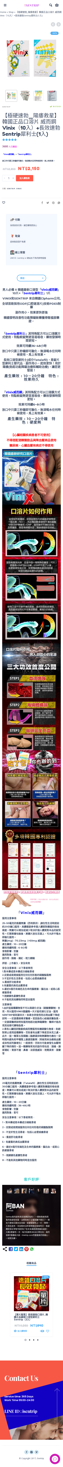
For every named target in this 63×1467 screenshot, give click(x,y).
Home (3, 12)
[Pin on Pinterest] (52, 203)
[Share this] (4, 1249)
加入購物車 (24, 178)
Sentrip (6, 107)
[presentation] (7, 58)
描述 (22, 278)
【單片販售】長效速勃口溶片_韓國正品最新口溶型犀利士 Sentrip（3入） (31, 1317)
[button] (25, 1340)
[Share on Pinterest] (26, 1249)
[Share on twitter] (16, 1249)
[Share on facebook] (10, 1249)
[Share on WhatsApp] (31, 1249)
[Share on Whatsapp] (58, 203)
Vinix (19, 188)
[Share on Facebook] (41, 203)
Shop (11, 12)
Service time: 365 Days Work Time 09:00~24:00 (19, 1398)
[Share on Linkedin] (21, 1249)
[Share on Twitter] (47, 203)
